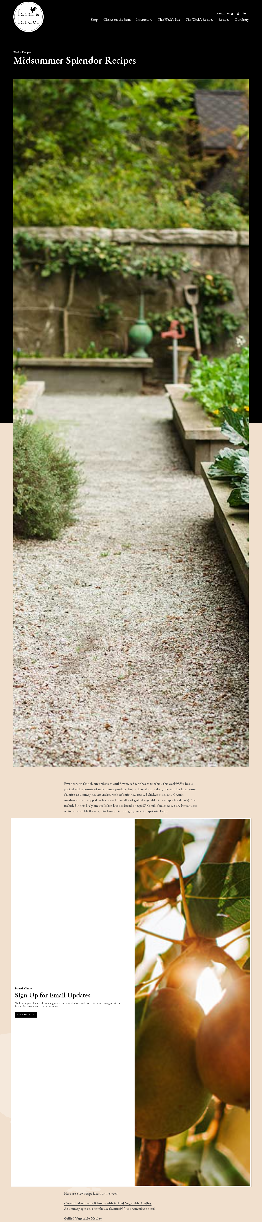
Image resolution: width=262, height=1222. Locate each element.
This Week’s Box (169, 19)
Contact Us (223, 13)
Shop (94, 19)
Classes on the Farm (117, 19)
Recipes (224, 19)
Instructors (144, 19)
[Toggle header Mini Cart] (245, 13)
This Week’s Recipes (199, 19)
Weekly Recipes (22, 52)
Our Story (242, 19)
